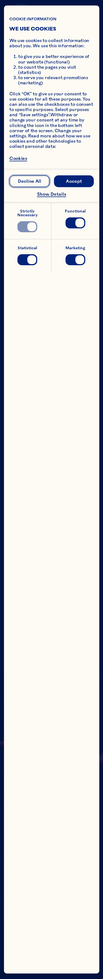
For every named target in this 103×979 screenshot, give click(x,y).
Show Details (51, 194)
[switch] (27, 226)
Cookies (18, 158)
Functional (75, 211)
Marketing (75, 248)
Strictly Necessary (27, 213)
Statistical (27, 248)
